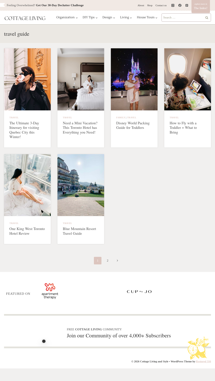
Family (120, 117)
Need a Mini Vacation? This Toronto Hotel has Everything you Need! (80, 127)
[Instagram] (173, 5)
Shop (150, 5)
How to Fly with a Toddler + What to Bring (183, 127)
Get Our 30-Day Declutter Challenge (60, 5)
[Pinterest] (187, 5)
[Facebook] (180, 5)
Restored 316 (203, 361)
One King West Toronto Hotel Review (27, 231)
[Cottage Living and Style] (25, 18)
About (141, 5)
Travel (14, 117)
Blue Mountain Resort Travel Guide (79, 231)
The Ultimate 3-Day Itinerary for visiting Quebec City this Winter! (24, 129)
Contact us (161, 5)
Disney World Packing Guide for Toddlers (133, 125)
